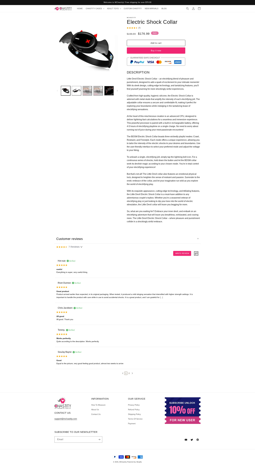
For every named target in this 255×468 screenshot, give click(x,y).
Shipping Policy (134, 414)
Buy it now (156, 50)
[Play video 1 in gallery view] (87, 90)
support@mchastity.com (65, 419)
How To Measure (98, 405)
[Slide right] (117, 91)
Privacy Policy (134, 405)
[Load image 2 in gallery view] (76, 90)
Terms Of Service (135, 419)
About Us (95, 409)
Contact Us (96, 414)
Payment (131, 423)
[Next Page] (132, 373)
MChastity (123, 462)
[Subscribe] (99, 439)
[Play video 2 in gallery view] (98, 90)
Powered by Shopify (134, 462)
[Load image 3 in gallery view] (109, 90)
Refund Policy (134, 409)
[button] (94, 8)
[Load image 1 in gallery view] (65, 90)
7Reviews (74, 246)
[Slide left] (57, 91)
